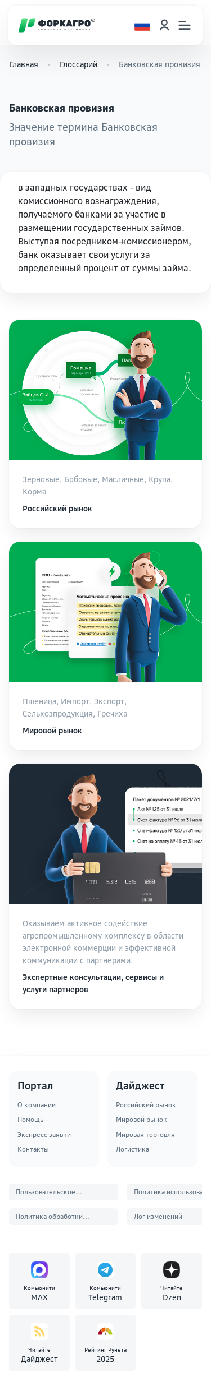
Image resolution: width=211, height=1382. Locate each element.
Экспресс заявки (44, 1134)
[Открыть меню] (185, 25)
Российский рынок (146, 1105)
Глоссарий (78, 64)
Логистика (132, 1149)
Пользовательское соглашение (45, 1193)
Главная (23, 64)
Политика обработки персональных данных (51, 1218)
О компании (36, 1105)
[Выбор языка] (142, 25)
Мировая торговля (145, 1134)
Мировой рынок (141, 1119)
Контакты (33, 1149)
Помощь (30, 1119)
